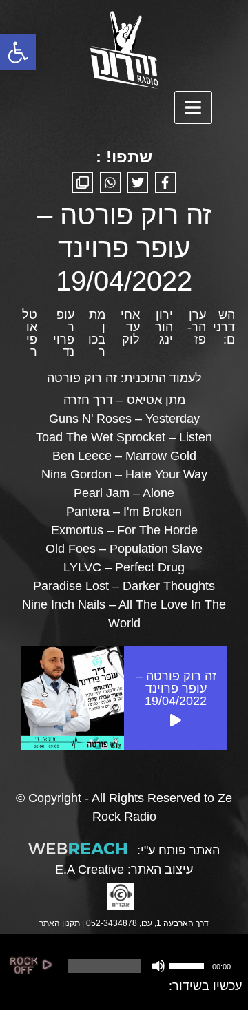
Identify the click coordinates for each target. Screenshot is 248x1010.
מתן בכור (96, 333)
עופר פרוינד (63, 333)
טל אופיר (29, 333)
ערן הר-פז (196, 327)
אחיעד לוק (130, 327)
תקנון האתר (59, 923)
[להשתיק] (158, 966)
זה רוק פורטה (82, 378)
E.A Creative (89, 869)
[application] (148, 966)
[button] (18, 52)
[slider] (188, 964)
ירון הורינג (164, 327)
